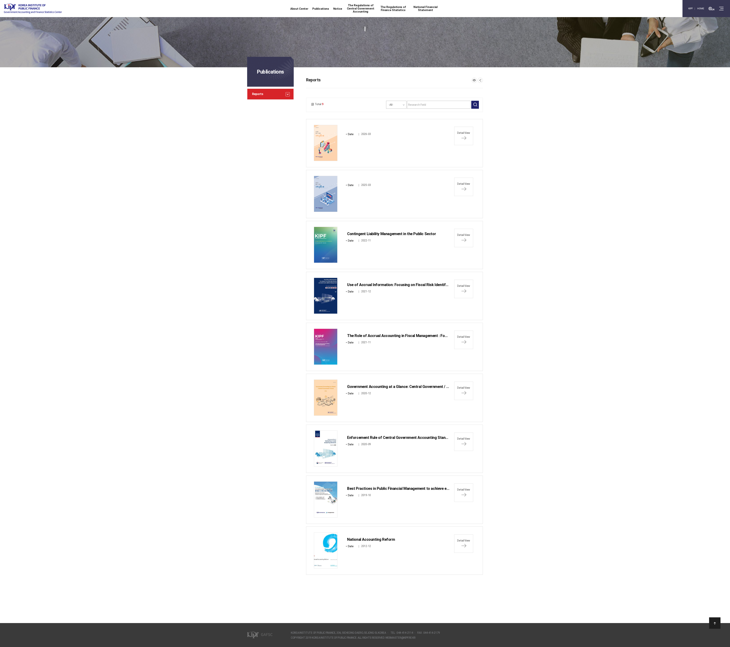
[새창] (712, 8)
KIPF (690, 8)
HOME (700, 8)
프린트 (474, 80)
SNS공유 (480, 80)
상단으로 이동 (714, 623)
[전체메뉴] (721, 8)
